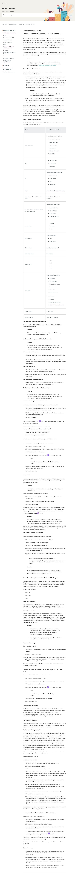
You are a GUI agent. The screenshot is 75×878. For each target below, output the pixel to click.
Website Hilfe (4, 24)
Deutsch (5, 3)
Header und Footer (7, 42)
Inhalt (4, 44)
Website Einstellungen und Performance (9, 53)
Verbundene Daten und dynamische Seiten (27, 24)
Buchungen (5, 50)
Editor (4, 35)
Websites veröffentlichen (9, 37)
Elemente (6, 65)
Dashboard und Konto (9, 30)
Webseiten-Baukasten (13, 24)
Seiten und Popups (7, 40)
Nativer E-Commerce (9, 72)
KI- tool (5, 56)
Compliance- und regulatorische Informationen (7, 62)
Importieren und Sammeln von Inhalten (47, 65)
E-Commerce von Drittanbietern (8, 68)
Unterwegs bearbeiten (8, 58)
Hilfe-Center (8, 8)
